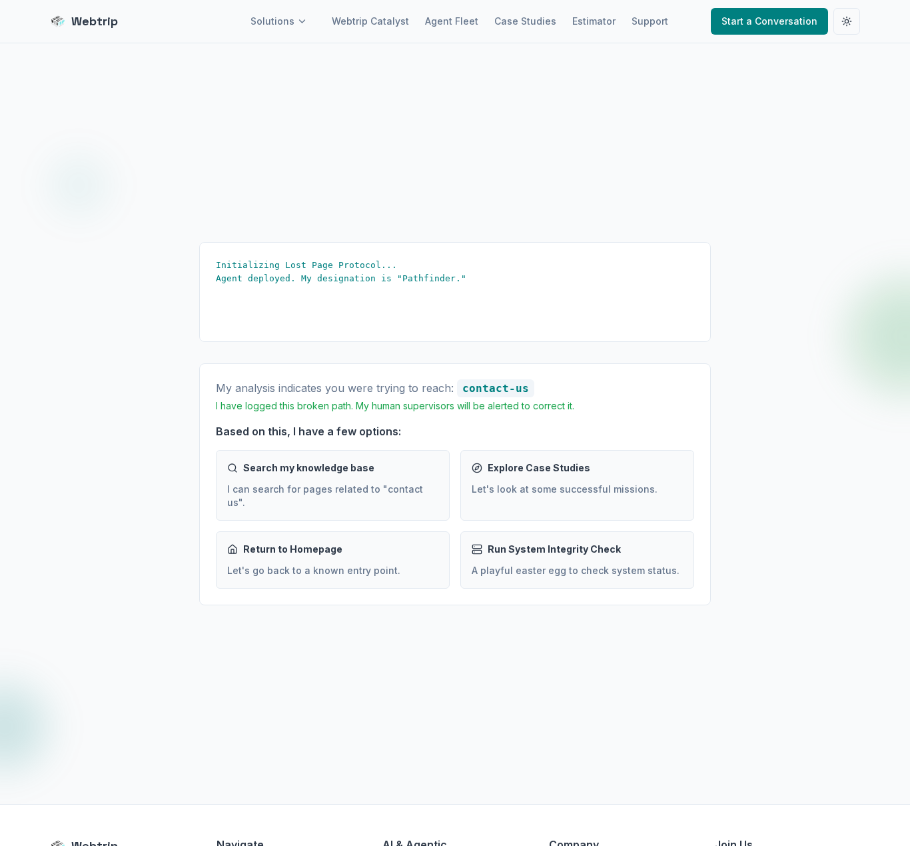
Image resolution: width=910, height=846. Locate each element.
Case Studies (525, 21)
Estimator (594, 21)
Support (650, 21)
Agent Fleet (451, 21)
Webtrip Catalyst (370, 21)
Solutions (272, 21)
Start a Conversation (769, 21)
